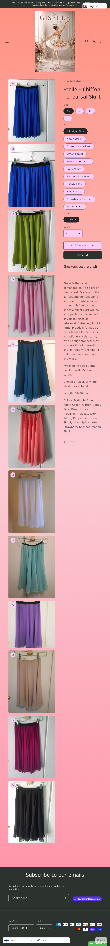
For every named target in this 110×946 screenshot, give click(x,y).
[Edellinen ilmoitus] (6, 4)
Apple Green (75, 138)
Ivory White (74, 169)
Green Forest (75, 153)
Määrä (66, 227)
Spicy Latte (74, 191)
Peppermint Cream (78, 176)
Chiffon (71, 219)
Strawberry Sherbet (79, 199)
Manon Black (75, 206)
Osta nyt (82, 255)
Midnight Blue (75, 131)
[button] (7, 41)
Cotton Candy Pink (78, 146)
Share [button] (70, 441)
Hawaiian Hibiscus (78, 161)
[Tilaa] (65, 898)
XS (68, 110)
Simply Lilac (74, 184)
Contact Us (99, 943)
